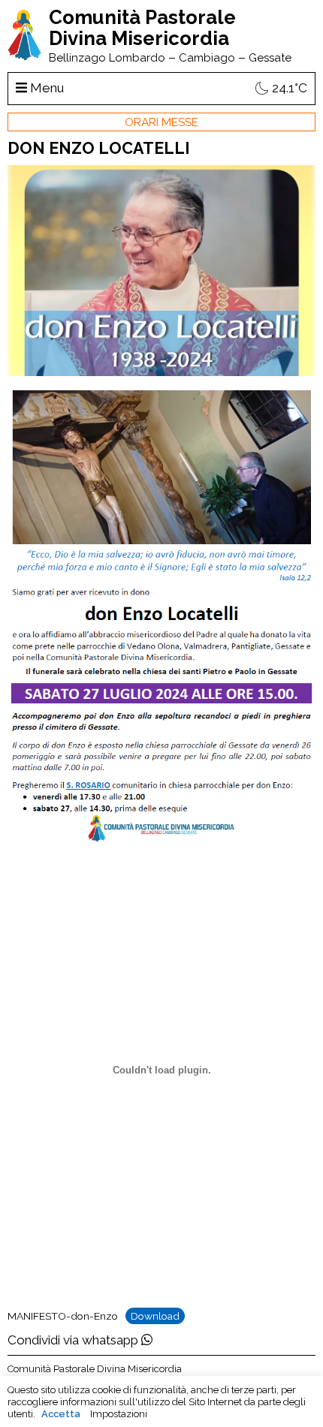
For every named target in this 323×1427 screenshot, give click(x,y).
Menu (45, 87)
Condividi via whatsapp (74, 1339)
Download (155, 1316)
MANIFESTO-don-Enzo (63, 1316)
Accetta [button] (60, 1413)
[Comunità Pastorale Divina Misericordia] (24, 56)
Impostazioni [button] (118, 1413)
